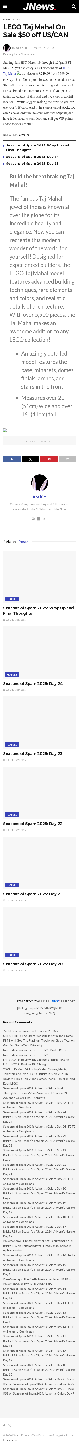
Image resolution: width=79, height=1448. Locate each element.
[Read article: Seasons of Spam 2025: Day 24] (39, 652)
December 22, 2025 (15, 830)
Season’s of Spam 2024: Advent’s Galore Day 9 (43, 1384)
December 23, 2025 (15, 760)
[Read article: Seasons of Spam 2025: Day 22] (39, 793)
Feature (12, 599)
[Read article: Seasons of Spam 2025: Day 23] (39, 722)
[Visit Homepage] (39, 6)
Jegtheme (11, 1440)
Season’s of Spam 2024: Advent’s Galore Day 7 (43, 1393)
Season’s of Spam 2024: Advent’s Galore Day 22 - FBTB (39, 1102)
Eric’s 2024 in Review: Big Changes (26, 1064)
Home (6, 19)
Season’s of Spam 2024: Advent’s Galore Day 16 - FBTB (39, 1255)
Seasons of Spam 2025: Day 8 (41, 1031)
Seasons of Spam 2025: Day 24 (32, 157)
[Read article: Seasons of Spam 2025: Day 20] (39, 933)
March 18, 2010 (44, 47)
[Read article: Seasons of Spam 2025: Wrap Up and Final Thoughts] (39, 577)
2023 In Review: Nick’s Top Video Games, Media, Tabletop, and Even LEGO (39, 1078)
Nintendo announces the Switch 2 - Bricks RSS (33, 1050)
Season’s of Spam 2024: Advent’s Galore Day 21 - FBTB (39, 1179)
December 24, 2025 (15, 690)
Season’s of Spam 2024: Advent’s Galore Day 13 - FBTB (39, 1327)
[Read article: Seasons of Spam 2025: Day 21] (39, 863)
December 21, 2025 (15, 900)
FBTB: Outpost (58, 1001)
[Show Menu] (5, 6)
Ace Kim (21, 47)
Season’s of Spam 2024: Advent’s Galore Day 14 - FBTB (39, 1303)
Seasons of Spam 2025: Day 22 (33, 823)
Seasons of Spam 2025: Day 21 (32, 894)
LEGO (16, 19)
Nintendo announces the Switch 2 (25, 1055)
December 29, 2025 (15, 620)
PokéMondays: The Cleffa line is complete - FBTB (35, 1279)
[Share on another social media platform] (67, 459)
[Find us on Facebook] (4, 1426)
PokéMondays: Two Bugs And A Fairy (27, 1284)
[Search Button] (74, 6)
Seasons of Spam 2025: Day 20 (33, 964)
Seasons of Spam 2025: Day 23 (32, 163)
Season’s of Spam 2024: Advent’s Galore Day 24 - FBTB (39, 1126)
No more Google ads (20, 1107)
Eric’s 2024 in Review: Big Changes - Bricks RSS (34, 1059)
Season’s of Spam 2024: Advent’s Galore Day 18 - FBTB (39, 1217)
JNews (16, 1435)
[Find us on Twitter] (9, 1426)
